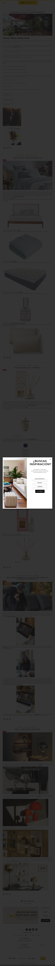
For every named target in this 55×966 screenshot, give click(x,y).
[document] (27, 483)
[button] (50, 459)
